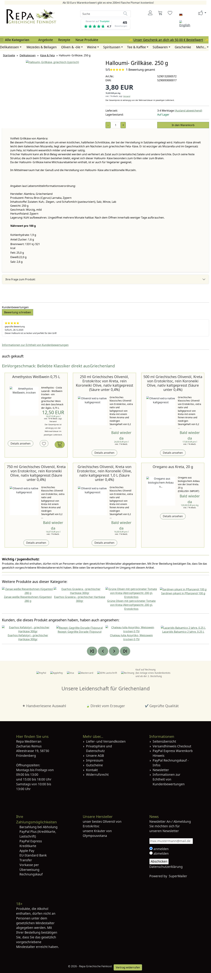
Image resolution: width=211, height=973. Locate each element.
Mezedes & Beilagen (42, 47)
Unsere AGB (95, 755)
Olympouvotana (95, 835)
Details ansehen (20, 443)
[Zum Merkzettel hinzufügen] (44, 443)
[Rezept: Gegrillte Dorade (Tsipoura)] (79, 627)
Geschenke (183, 47)
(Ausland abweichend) (188, 110)
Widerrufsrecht (97, 774)
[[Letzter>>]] (125, 651)
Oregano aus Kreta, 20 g (173, 466)
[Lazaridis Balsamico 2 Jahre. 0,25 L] (183, 627)
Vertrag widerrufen (128, 967)
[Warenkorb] (160, 13)
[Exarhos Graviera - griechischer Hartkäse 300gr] (80, 590)
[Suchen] (125, 13)
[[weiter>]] (114, 651)
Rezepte (64, 40)
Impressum (94, 760)
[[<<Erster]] (92, 651)
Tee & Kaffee (136, 47)
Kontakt (92, 770)
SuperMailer (178, 876)
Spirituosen (111, 47)
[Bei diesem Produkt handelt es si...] (160, 491)
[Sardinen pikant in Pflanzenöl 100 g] (183, 589)
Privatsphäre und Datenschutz (99, 748)
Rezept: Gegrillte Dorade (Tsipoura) (80, 632)
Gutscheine (94, 765)
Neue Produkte (86, 40)
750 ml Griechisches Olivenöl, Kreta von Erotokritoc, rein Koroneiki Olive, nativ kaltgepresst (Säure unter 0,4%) (36, 473)
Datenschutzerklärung (166, 866)
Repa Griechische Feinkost (95, 966)
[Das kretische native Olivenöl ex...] (92, 410)
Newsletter (161, 770)
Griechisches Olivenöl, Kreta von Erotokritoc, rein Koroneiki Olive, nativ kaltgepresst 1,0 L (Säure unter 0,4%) (104, 473)
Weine (91, 47)
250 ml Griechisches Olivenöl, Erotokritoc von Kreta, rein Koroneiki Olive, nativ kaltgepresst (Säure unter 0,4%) (104, 383)
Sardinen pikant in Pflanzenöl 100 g (183, 593)
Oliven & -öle (70, 47)
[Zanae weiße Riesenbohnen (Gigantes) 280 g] (28, 590)
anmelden (161, 849)
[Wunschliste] (170, 13)
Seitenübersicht (164, 741)
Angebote (45, 40)
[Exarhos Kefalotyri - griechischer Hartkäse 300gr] (28, 629)
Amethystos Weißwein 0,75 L (36, 376)
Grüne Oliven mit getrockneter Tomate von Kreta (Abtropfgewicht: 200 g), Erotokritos (131, 605)
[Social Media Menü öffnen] (200, 13)
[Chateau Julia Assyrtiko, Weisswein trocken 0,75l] (131, 629)
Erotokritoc (91, 826)
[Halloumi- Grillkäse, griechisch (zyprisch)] (52, 62)
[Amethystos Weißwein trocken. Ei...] (24, 401)
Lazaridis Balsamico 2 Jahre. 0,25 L (183, 632)
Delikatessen (9, 47)
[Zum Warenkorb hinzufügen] (60, 444)
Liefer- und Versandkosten (106, 741)
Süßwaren (160, 47)
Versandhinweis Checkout (172, 746)
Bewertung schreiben (17, 312)
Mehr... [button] (201, 47)
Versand (126, 96)
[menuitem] (45, 40)
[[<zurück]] (103, 651)
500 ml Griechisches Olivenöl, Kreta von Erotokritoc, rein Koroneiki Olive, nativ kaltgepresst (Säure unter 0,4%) (172, 383)
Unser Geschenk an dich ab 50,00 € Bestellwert (168, 40)
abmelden (161, 853)
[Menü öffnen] (1, 40)
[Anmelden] (150, 13)
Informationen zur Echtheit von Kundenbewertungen (35, 345)
